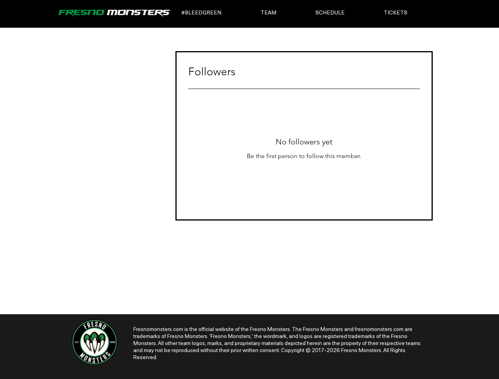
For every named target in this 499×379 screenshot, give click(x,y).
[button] (215, 13)
